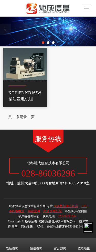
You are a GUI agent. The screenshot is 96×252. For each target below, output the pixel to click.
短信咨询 (36, 248)
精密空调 (34, 211)
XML (40, 226)
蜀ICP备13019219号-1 (71, 226)
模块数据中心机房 (66, 206)
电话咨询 (12, 248)
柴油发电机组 (52, 211)
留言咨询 (60, 248)
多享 (15, 226)
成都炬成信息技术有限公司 (57, 221)
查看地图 (84, 248)
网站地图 (27, 226)
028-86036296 (67, 216)
